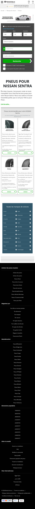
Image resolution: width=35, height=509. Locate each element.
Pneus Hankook (17, 375)
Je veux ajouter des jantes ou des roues (15, 68)
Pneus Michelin (17, 384)
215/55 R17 (17, 420)
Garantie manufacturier (17, 464)
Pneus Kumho (17, 378)
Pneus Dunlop (17, 356)
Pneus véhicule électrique (17, 294)
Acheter (9, 152)
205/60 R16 (17, 416)
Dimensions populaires (8, 406)
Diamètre (25, 31)
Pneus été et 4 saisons (17, 282)
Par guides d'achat (17, 330)
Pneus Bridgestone (17, 347)
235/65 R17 (17, 438)
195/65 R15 (17, 410)
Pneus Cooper (17, 353)
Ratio (14, 31)
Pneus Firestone (17, 362)
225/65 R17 (17, 429)
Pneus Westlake (17, 399)
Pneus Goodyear (17, 368)
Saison (4, 38)
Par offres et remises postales (17, 308)
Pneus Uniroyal (17, 396)
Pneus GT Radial (17, 372)
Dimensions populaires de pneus (17, 458)
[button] (2, 2)
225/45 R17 (17, 426)
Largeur (5, 31)
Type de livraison (7, 52)
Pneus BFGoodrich (17, 344)
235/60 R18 (17, 435)
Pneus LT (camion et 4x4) (17, 297)
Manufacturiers (6, 339)
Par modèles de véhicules (17, 324)
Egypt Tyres (17, 475)
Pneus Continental (17, 350)
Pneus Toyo (17, 393)
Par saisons (17, 317)
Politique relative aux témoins (9, 493)
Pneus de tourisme (17, 288)
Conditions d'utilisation (7, 496)
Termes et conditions (19, 490)
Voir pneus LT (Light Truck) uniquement (15, 65)
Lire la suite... (5, 104)
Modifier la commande (17, 452)
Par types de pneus (17, 320)
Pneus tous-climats (17, 285)
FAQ (18, 449)
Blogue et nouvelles (17, 333)
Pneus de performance (17, 291)
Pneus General (17, 365)
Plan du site (17, 496)
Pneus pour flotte (18, 300)
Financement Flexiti (17, 336)
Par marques (17, 314)
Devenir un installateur (17, 446)
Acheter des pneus (17, 272)
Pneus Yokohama (17, 402)
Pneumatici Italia (17, 482)
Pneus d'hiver (17, 279)
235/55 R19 (17, 432)
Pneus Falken (17, 359)
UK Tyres (17, 485)
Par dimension (17, 311)
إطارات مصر (17, 478)
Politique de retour (17, 468)
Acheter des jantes (17, 276)
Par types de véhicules (17, 327)
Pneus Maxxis (17, 381)
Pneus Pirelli (17, 390)
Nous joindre (18, 455)
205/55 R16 (17, 413)
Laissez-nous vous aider (8, 28)
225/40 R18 (17, 423)
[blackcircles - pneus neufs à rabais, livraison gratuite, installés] (11, 2)
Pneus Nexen (17, 387)
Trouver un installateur (17, 461)
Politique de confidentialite (24, 493)
